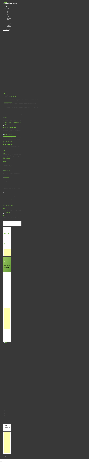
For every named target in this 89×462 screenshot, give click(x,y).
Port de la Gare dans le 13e (17, 122)
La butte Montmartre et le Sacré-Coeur (9, 122)
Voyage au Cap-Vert (9, 93)
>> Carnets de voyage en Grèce (6, 158)
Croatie (4, 215)
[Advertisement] (21, 37)
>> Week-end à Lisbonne (6, 246)
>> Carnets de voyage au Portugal (7, 166)
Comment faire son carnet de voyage (9, 127)
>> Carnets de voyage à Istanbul (6, 212)
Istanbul (4, 208)
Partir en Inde (9, 104)
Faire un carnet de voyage (10, 106)
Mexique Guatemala (6, 200)
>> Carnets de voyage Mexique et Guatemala (8, 205)
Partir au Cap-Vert (13, 96)
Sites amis (8, 283)
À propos (5, 340)
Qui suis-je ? (7, 340)
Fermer (1, 461)
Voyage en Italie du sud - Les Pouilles (9, 136)
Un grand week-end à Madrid (8, 144)
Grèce (4, 153)
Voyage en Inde (8, 102)
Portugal (4, 161)
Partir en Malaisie (21, 100)
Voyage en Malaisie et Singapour (12, 97)
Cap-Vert (4, 185)
